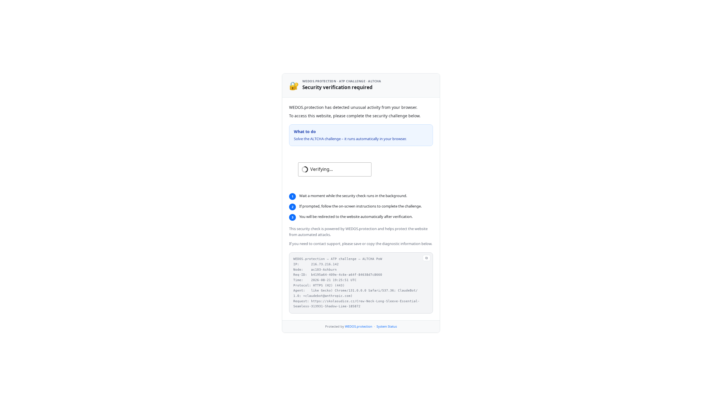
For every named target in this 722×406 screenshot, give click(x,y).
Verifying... (321, 169)
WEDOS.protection (358, 326)
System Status (387, 326)
